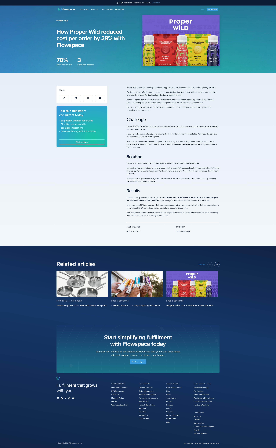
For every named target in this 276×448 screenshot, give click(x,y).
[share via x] (88, 98)
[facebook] (61, 398)
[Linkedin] (57, 398)
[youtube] (73, 398)
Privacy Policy (188, 443)
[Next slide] (217, 264)
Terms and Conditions (201, 443)
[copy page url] (64, 98)
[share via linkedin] (76, 98)
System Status (215, 443)
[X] (65, 398)
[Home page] (66, 9)
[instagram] (69, 398)
